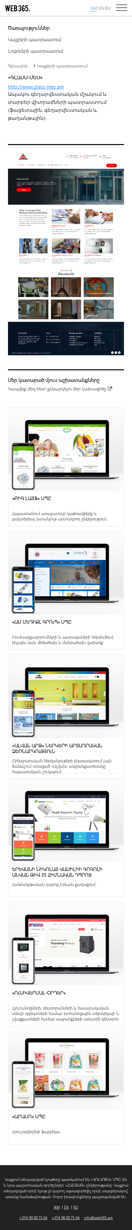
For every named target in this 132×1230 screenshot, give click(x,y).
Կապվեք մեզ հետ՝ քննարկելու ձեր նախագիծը (58, 389)
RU (108, 8)
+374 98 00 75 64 (66, 1217)
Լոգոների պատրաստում (35, 51)
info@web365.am (98, 1217)
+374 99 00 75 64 (33, 1217)
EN (101, 8)
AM (93, 8)
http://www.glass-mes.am (36, 86)
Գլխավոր (18, 66)
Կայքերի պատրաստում (34, 39)
